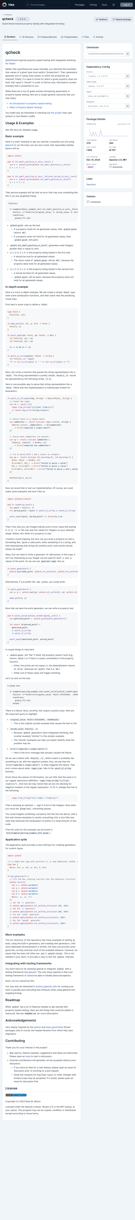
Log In (126, 4)
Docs (104, 4)
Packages (80, 4)
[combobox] (47, 4)
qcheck (7, 19)
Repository (91, 184)
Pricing (93, 4)
